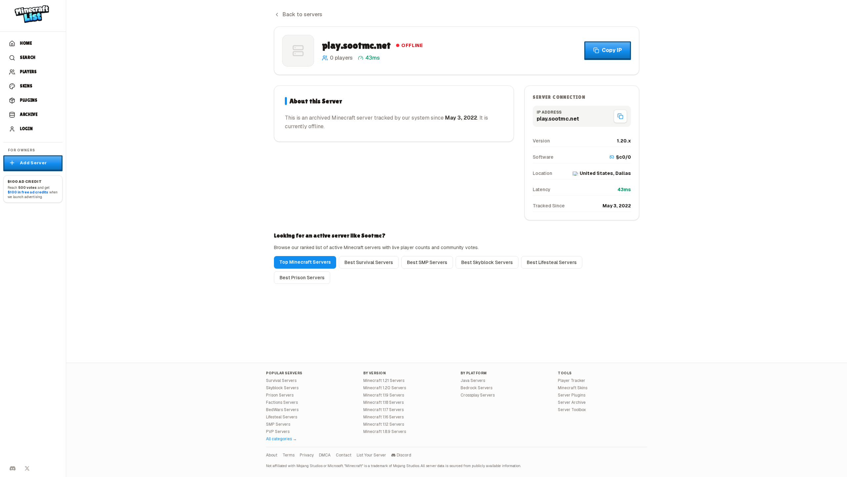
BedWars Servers (282, 409)
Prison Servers (279, 395)
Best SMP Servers (427, 262)
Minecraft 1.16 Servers (383, 417)
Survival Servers (281, 380)
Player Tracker (571, 380)
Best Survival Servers (368, 262)
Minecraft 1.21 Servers (383, 380)
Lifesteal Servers (281, 417)
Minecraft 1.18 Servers (383, 402)
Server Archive (572, 402)
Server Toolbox (572, 409)
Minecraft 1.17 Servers (383, 409)
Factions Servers (282, 402)
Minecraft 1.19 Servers (383, 395)
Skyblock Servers (282, 388)
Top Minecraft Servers (305, 262)
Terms (288, 455)
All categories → (281, 439)
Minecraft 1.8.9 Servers (384, 431)
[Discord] (13, 468)
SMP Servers (278, 424)
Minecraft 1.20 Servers (384, 388)
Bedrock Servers (476, 388)
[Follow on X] (27, 468)
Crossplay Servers (478, 395)
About (271, 455)
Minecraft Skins (572, 388)
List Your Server (371, 455)
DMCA (325, 455)
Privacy (307, 455)
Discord (404, 455)
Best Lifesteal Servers (552, 262)
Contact (343, 455)
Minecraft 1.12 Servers (383, 424)
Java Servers (473, 380)
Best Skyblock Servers (487, 262)
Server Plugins (571, 395)
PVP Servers (278, 431)
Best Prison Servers (302, 278)
